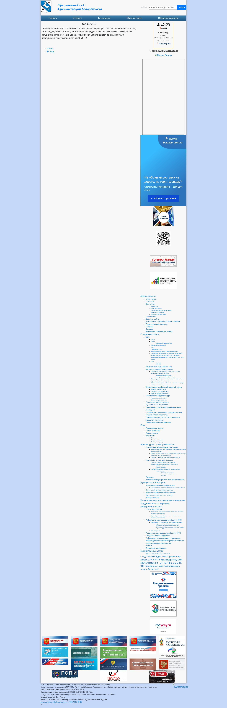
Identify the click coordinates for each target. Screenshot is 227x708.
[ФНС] (84, 652)
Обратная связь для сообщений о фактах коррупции (167, 383)
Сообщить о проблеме (163, 198)
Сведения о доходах (157, 312)
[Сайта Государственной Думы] (143, 641)
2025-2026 (158, 363)
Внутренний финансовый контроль (159, 490)
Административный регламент (158, 554)
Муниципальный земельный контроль (161, 492)
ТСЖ (152, 347)
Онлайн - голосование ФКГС (160, 391)
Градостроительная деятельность (159, 460)
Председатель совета (154, 428)
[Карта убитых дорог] (113, 675)
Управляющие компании (158, 345)
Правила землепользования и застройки (162, 447)
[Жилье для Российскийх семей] (143, 650)
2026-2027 (158, 364)
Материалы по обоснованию (167, 472)
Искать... (144, 8)
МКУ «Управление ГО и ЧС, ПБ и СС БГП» (161, 563)
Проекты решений (156, 440)
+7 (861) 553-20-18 (75, 702)
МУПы (153, 341)
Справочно (154, 306)
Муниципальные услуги (151, 551)
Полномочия (151, 317)
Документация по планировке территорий (164, 464)
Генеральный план (160, 471)
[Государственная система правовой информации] (65, 674)
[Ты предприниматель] (55, 661)
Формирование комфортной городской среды (164, 387)
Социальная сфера (149, 334)
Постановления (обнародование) (161, 310)
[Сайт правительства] (84, 641)
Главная (53, 18)
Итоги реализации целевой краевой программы (167, 525)
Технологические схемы (158, 314)
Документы (150, 304)
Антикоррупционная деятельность (159, 369)
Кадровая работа (152, 319)
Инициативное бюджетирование (158, 422)
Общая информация (154, 509)
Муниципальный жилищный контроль (160, 485)
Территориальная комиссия (156, 324)
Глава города (151, 299)
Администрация (148, 296)
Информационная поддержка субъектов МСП (164, 520)
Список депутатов (153, 431)
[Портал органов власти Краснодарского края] (143, 664)
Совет (143, 425)
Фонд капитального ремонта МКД (159, 367)
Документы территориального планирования (165, 469)
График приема (152, 433)
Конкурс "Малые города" (159, 389)
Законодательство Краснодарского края (165, 377)
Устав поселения (156, 308)
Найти (182, 8)
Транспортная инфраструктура (158, 396)
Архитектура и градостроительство (157, 444)
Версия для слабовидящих (164, 51)
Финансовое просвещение (156, 548)
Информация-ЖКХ (156, 349)
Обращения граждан (168, 18)
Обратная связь (134, 18)
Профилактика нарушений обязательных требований (168, 487)
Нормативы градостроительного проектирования (165, 480)
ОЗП (152, 361)
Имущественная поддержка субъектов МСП (163, 533)
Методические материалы (159, 385)
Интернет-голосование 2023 (160, 393)
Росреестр (150, 477)
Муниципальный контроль (153, 482)
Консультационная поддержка (158, 536)
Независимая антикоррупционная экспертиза (162, 500)
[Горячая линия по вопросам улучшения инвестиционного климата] (84, 664)
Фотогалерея (104, 18)
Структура (150, 301)
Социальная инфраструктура (157, 402)
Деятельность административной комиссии (163, 321)
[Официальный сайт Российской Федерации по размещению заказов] (172, 664)
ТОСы (153, 339)
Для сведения (155, 530)
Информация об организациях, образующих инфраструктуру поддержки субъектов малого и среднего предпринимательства (165, 540)
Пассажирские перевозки (159, 398)
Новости (149, 546)
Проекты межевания (161, 466)
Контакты (149, 329)
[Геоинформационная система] (113, 652)
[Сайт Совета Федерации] (113, 641)
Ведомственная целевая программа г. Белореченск (168, 524)
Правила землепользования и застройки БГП (165, 457)
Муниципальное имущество (157, 405)
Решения (154, 438)
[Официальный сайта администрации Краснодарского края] (172, 641)
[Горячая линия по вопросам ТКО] (162, 676)
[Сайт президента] (55, 641)
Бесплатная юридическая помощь (159, 332)
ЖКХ (147, 337)
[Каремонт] (172, 652)
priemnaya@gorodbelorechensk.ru (53, 702)
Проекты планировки (161, 467)
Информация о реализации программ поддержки (166, 522)
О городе (77, 18)
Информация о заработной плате (164, 343)
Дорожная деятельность (158, 400)
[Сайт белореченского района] (55, 652)
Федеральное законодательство (163, 375)
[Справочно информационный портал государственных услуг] (113, 664)
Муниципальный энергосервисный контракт (165, 351)
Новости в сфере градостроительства (163, 462)
